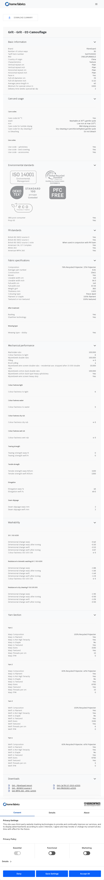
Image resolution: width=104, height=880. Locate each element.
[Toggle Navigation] (96, 4)
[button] (20, 17)
